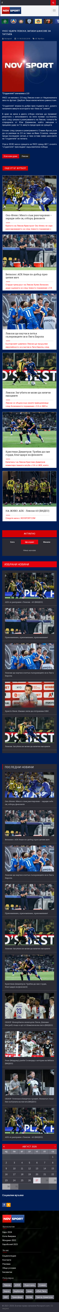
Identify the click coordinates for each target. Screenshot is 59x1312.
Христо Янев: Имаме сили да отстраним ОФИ (27, 711)
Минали (46, 542)
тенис (29, 1291)
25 (22, 1180)
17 (14, 1174)
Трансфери (17, 1297)
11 (22, 1168)
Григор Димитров (44, 1297)
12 (29, 1168)
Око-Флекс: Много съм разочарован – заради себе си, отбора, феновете (29, 802)
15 (52, 1168)
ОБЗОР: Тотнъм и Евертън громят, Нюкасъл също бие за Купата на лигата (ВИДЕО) (29, 1100)
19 (29, 1174)
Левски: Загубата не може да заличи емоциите (27, 746)
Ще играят (29, 542)
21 (44, 1174)
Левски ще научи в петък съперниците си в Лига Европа (29, 674)
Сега (12, 542)
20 (37, 1174)
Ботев (29, 1297)
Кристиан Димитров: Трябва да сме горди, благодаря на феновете (26, 985)
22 (52, 1174)
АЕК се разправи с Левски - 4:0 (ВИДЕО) (24, 602)
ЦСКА (17, 1285)
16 (6, 1174)
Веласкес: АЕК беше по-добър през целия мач (27, 839)
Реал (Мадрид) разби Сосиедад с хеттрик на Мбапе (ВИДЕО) (29, 1062)
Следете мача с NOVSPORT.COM (20, 518)
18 (22, 1174)
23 (6, 1180)
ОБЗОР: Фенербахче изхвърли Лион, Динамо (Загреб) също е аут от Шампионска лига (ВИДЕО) (29, 1023)
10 (14, 1168)
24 (14, 1180)
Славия (42, 1285)
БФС (6, 1297)
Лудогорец (29, 1285)
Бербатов (18, 1291)
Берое (7, 1291)
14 (44, 1168)
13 (37, 1168)
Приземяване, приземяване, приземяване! (26, 637)
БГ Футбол (39, 39)
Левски (25, 156)
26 (29, 1180)
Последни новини (19, 767)
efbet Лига (41, 1291)
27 (37, 1180)
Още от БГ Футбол (15, 168)
